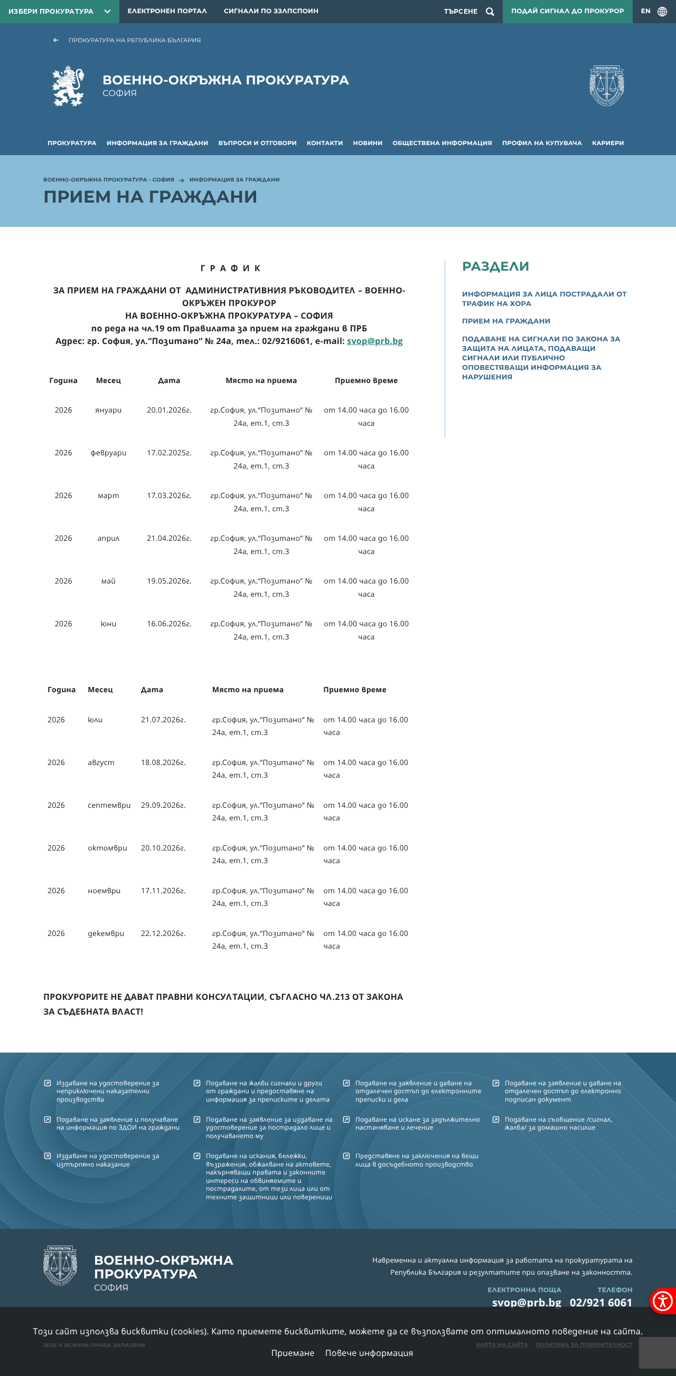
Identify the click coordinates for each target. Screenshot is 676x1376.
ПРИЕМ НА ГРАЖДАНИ (506, 321)
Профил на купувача (542, 143)
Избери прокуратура (51, 11)
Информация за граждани (157, 143)
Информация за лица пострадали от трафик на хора (544, 299)
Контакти (325, 143)
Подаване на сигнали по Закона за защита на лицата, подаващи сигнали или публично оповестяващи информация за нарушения (541, 358)
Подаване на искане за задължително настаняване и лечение (417, 1123)
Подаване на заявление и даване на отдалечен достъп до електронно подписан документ (563, 1091)
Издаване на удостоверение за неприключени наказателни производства (108, 1091)
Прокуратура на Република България (135, 40)
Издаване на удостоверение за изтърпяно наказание (108, 1159)
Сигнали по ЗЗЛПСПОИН (271, 11)
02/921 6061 (601, 1302)
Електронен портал (167, 11)
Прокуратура (72, 143)
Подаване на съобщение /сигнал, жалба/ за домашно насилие (558, 1123)
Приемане (292, 1353)
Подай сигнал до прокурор (567, 11)
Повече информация (369, 1353)
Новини (368, 143)
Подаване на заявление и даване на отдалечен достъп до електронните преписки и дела (418, 1091)
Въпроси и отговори (258, 143)
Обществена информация (442, 143)
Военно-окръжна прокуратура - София (108, 180)
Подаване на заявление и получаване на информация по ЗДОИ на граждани (118, 1123)
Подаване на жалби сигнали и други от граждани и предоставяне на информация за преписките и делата (268, 1091)
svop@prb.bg (526, 1302)
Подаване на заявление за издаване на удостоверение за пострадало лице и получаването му (269, 1127)
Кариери (608, 143)
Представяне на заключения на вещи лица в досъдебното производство (416, 1159)
